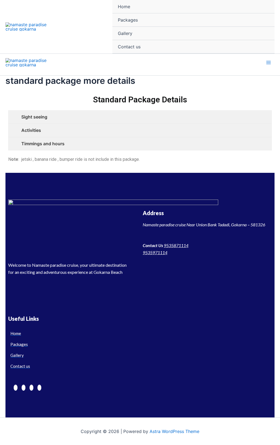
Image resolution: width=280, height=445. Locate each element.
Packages (128, 20)
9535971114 (155, 252)
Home (124, 6)
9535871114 (176, 245)
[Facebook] (16, 388)
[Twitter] (23, 388)
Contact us (129, 46)
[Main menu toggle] (268, 63)
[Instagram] (31, 388)
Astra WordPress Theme (174, 431)
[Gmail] (39, 388)
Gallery (125, 33)
